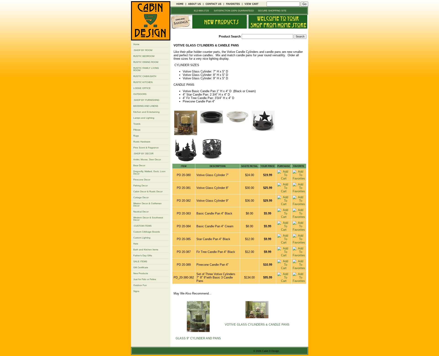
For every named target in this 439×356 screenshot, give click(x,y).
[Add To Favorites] (299, 178)
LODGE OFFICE (142, 88)
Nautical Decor (141, 211)
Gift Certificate (140, 267)
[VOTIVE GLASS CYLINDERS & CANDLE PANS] (185, 134)
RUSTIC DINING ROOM (145, 62)
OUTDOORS (140, 94)
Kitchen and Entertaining (146, 112)
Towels (136, 124)
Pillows (136, 129)
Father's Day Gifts (142, 255)
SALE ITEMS (140, 261)
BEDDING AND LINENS (145, 106)
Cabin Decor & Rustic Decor (148, 191)
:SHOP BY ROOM (142, 50)
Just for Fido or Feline (144, 279)
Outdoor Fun (140, 285)
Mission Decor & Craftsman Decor (147, 204)
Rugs (136, 135)
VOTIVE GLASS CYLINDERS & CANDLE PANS (257, 324)
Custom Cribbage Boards (146, 231)
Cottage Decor (141, 197)
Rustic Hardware (141, 141)
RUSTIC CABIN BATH (144, 76)
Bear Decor (139, 165)
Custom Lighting (141, 237)
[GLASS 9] (198, 331)
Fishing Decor (140, 185)
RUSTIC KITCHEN (143, 82)
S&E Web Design (290, 351)
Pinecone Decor (141, 179)
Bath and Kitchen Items (145, 249)
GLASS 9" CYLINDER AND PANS (198, 338)
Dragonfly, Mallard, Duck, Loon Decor (149, 172)
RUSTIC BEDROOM (143, 56)
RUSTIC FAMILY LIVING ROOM (146, 69)
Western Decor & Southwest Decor (148, 218)
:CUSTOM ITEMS (142, 226)
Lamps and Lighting (143, 118)
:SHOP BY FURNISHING (146, 100)
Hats (135, 243)
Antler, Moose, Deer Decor (147, 159)
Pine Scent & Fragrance (146, 147)
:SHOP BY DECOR (143, 153)
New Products (140, 273)
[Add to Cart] (283, 178)
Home (136, 44)
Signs (136, 291)
